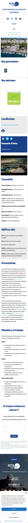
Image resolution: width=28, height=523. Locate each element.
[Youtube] (20, 19)
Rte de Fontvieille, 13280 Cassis (10, 125)
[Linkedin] (16, 19)
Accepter (14, 509)
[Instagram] (12, 19)
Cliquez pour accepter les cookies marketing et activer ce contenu (14, 165)
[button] (26, 492)
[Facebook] (8, 19)
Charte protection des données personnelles (13, 521)
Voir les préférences (14, 517)
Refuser (14, 513)
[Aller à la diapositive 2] (13, 111)
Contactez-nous (6, 149)
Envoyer (14, 436)
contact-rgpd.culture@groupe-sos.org (7, 448)
